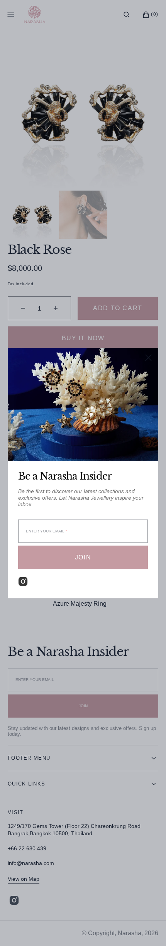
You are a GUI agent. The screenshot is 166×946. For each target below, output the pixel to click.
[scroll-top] (148, 928)
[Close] (148, 357)
